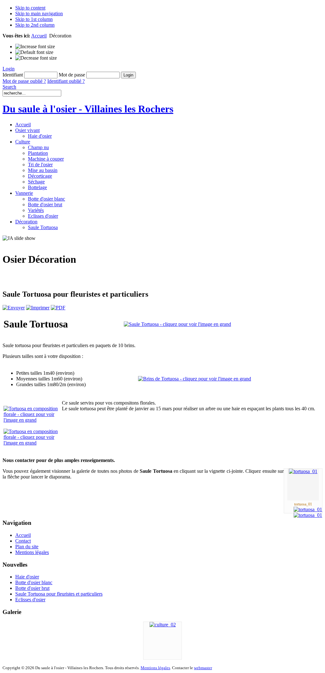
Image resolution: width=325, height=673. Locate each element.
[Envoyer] (14, 307)
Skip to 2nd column (35, 25)
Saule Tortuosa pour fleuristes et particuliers (59, 594)
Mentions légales (155, 667)
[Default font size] (34, 52)
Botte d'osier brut (32, 588)
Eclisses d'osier (30, 599)
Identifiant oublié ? (66, 81)
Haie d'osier (27, 576)
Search (9, 86)
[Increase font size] (35, 46)
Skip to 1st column (34, 19)
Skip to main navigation (39, 13)
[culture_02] (162, 624)
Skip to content (30, 7)
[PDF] (58, 307)
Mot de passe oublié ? (24, 81)
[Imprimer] (38, 307)
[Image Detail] (308, 509)
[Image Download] (308, 515)
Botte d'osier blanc (33, 582)
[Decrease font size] (36, 58)
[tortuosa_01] (303, 471)
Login (9, 68)
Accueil (39, 35)
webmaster (203, 667)
